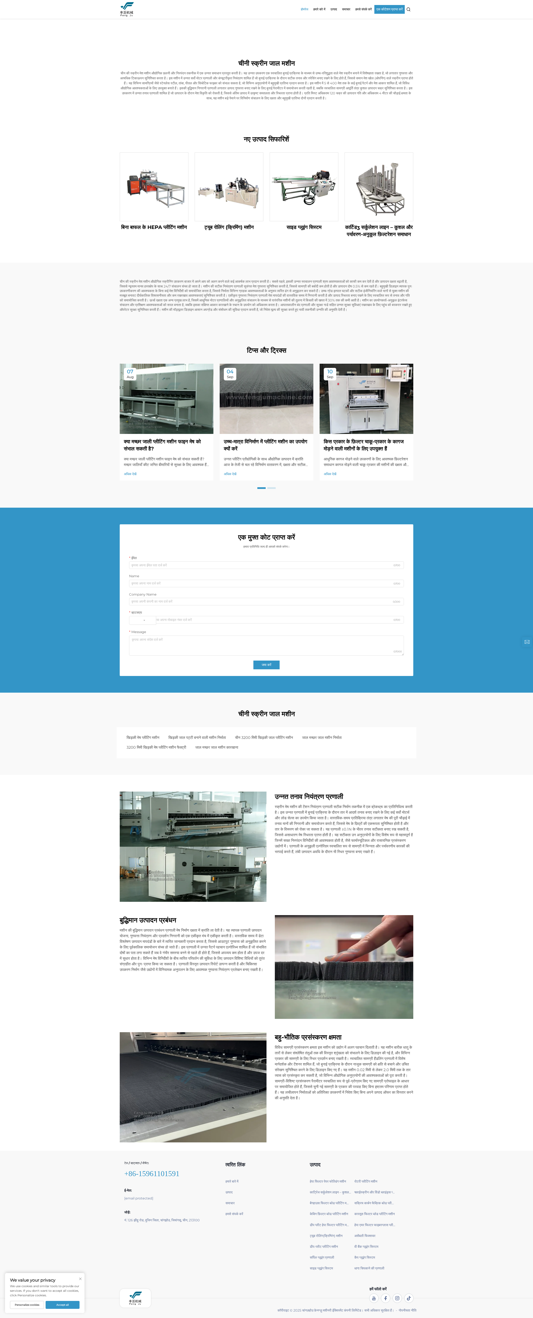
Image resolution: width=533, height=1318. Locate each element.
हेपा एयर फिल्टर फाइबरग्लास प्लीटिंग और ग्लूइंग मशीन (375, 1225)
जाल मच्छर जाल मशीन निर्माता (322, 737)
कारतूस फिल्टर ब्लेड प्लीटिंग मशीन (374, 1214)
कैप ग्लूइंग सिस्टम (364, 1257)
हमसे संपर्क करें (363, 9)
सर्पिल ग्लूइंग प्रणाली (322, 1257)
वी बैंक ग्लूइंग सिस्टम (366, 1247)
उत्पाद (333, 9)
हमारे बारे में (319, 9)
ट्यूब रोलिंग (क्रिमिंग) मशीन (229, 227)
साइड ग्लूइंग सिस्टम (304, 227)
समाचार (346, 9)
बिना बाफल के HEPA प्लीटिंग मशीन (154, 227)
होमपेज (304, 9)
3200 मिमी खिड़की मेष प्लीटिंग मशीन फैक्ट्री (156, 747)
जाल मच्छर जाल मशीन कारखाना (216, 747)
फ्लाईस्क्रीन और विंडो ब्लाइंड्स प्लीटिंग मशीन (375, 1192)
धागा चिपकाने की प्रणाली (369, 1268)
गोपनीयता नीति (407, 1310)
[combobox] (142, 620)
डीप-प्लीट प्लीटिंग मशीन (324, 1247)
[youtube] (374, 1298)
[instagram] (397, 1298)
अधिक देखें (130, 474)
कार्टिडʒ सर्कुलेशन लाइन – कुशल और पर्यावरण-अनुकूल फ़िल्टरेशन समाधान (379, 230)
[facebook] (385, 1298)
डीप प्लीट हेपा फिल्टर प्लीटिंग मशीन (330, 1225)
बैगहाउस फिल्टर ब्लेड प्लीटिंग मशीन (330, 1203)
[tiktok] (409, 1298)
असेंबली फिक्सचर (364, 1236)
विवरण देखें (154, 187)
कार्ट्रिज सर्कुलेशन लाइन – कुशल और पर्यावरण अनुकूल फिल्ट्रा (330, 1192)
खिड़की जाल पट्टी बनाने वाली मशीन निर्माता (197, 737)
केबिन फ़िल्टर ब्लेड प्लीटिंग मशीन (329, 1214)
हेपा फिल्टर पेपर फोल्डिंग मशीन (328, 1181)
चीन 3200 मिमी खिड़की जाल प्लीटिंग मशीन (264, 737)
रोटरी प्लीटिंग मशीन (365, 1181)
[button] (261, 488)
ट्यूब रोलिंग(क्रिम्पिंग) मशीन (326, 1236)
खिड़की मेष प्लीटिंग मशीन (143, 737)
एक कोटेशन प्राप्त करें (389, 9)
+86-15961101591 (151, 1173)
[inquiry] (527, 642)
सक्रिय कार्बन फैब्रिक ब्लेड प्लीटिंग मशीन (375, 1203)
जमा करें (266, 665)
